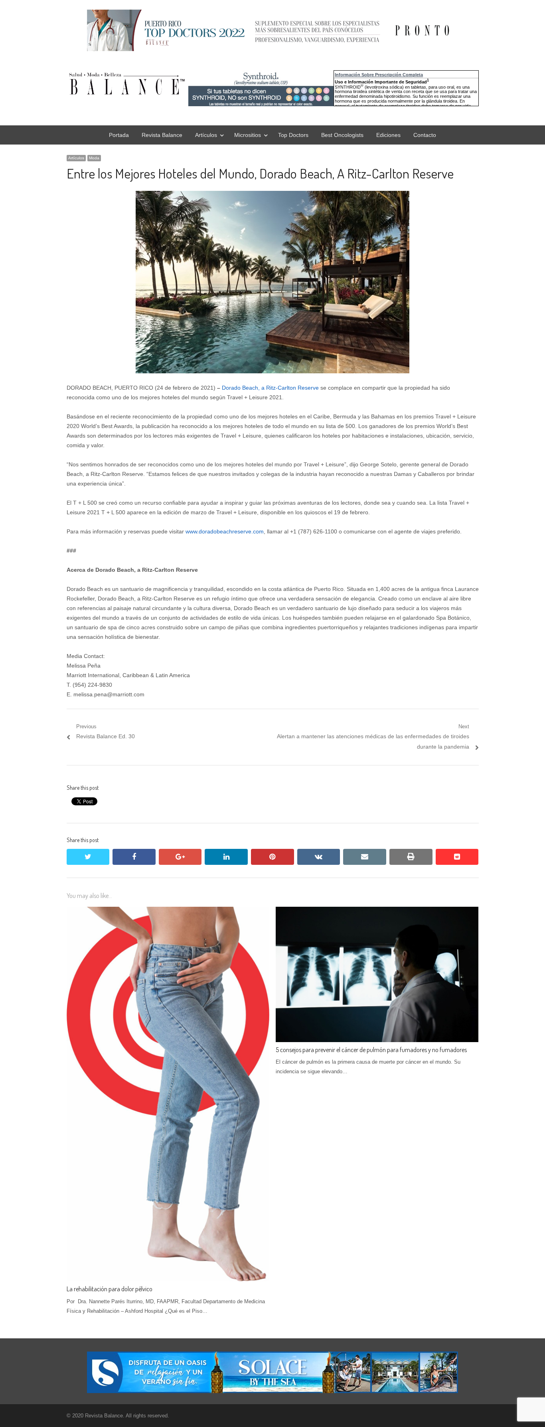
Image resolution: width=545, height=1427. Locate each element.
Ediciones (388, 135)
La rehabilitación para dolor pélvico (109, 1289)
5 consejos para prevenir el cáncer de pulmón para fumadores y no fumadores (371, 1050)
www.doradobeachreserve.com (225, 531)
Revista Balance (162, 135)
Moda (94, 158)
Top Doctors (293, 135)
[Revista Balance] (186, 83)
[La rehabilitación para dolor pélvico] (168, 911)
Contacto (424, 135)
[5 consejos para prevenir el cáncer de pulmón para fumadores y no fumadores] (377, 911)
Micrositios (247, 135)
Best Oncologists (342, 135)
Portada (119, 135)
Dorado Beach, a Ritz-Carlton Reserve (270, 387)
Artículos (206, 135)
